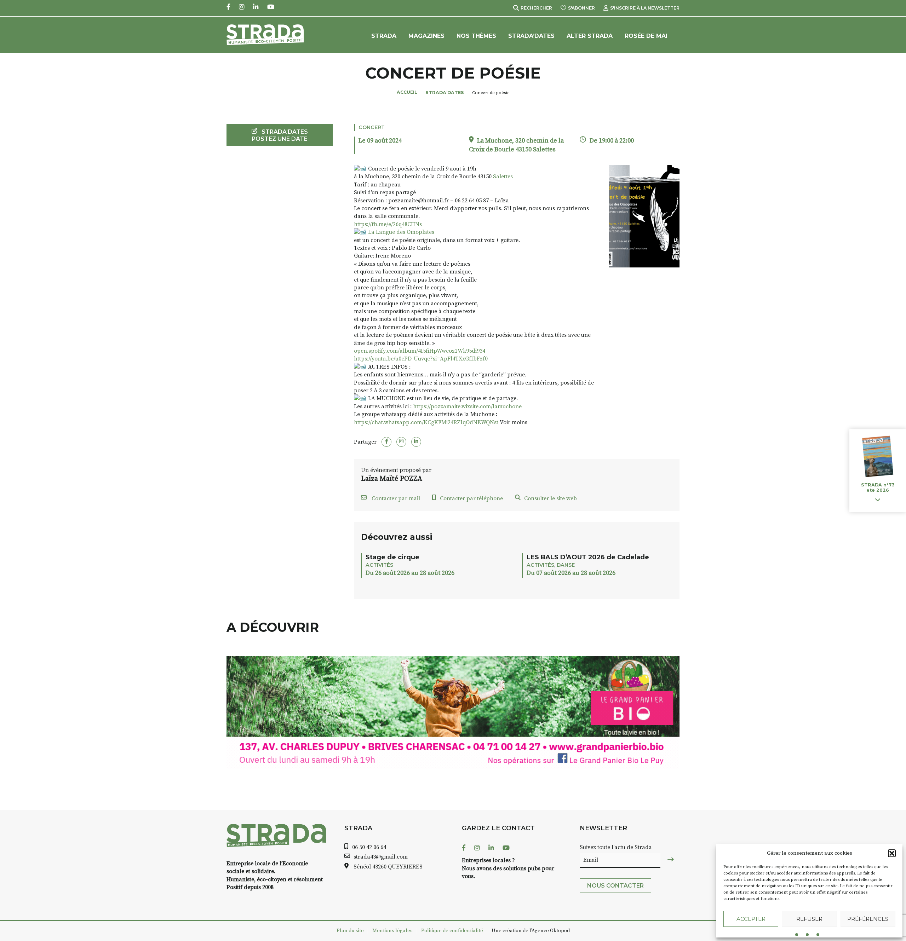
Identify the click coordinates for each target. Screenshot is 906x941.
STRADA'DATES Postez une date (280, 135)
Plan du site (350, 931)
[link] (503, 176)
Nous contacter (615, 885)
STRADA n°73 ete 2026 (877, 488)
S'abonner (581, 8)
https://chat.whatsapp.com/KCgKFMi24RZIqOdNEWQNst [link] (426, 422)
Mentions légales (392, 931)
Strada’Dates (531, 36)
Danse (566, 565)
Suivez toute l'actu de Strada (616, 847)
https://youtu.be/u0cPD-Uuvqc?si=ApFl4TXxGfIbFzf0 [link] (421, 358)
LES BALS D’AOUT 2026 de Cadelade (588, 557)
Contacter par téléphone (471, 498)
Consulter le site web (550, 498)
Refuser (809, 919)
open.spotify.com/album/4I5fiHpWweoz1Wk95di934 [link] (419, 350)
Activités (379, 565)
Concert (372, 127)
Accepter (750, 919)
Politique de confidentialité (452, 931)
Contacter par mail (395, 498)
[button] (891, 853)
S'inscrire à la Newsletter (645, 8)
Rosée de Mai (646, 36)
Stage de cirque (392, 557)
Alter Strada (590, 36)
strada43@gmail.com (381, 856)
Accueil (407, 92)
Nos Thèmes (476, 36)
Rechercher (536, 8)
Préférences (867, 919)
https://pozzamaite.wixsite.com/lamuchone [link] (467, 406)
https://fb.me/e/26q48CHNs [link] (388, 224)
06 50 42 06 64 (369, 847)
